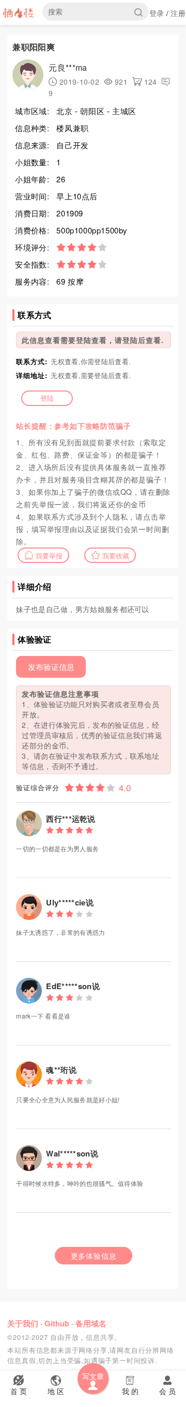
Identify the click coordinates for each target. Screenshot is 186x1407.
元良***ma (68, 67)
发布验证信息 (51, 666)
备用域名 (90, 1323)
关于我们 (22, 1323)
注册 (178, 13)
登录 (156, 13)
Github (56, 1323)
